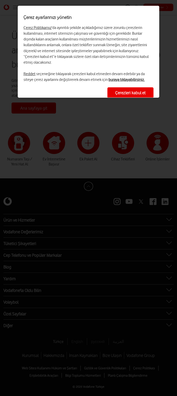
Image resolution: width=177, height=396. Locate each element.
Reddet (29, 73)
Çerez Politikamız (38, 27)
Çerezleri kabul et (130, 92)
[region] (88, 52)
